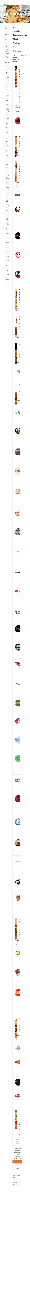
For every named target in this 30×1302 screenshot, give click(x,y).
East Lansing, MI (16, 1176)
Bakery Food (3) (7, 78)
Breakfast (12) (8, 91)
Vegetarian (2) (8, 275)
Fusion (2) (7, 151)
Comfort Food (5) (8, 114)
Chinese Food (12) (8, 105)
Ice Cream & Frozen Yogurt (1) (7, 174)
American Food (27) (8, 68)
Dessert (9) (8, 128)
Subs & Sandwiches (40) (9, 257)
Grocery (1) (8, 160)
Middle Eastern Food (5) (8, 220)
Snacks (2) (7, 243)
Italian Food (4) (7, 183)
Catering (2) (8, 101)
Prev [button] (17, 1168)
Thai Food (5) (7, 266)
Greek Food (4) (7, 156)
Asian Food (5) (7, 73)
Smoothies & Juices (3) (8, 238)
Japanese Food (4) (8, 188)
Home (14, 1173)
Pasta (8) (7, 225)
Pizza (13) (7, 229)
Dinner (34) (7, 137)
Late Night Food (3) (7, 197)
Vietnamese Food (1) (9, 280)
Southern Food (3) (8, 252)
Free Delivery (6, 49)
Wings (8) (7, 284)
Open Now (6, 45)
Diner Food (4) (7, 133)
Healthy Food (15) (8, 169)
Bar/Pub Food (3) (8, 82)
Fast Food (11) (7, 142)
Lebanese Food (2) (8, 202)
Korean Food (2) (8, 192)
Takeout (7, 40)
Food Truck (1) (7, 146)
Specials (6, 57)
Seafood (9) (8, 234)
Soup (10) (7, 247)
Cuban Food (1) (7, 119)
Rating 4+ (6, 54)
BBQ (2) (7, 87)
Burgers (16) (8, 96)
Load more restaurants (18, 1161)
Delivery (7, 34)
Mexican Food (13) (8, 215)
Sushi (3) (7, 261)
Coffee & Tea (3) (7, 110)
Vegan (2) (7, 270)
